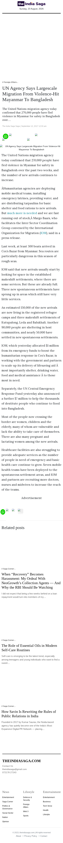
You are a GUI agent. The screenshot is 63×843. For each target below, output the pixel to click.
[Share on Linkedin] (39, 140)
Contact (43, 836)
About (18, 836)
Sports (25, 816)
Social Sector (7, 813)
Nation (5, 817)
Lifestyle (46, 814)
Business (47, 802)
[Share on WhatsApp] (5, 136)
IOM (43, 233)
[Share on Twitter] (45, 136)
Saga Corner (7, 802)
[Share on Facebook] (21, 136)
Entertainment (8, 797)
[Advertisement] (31, 45)
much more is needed (22, 213)
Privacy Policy (30, 836)
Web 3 (25, 811)
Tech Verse (47, 806)
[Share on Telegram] (14, 140)
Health (45, 810)
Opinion (5, 821)
